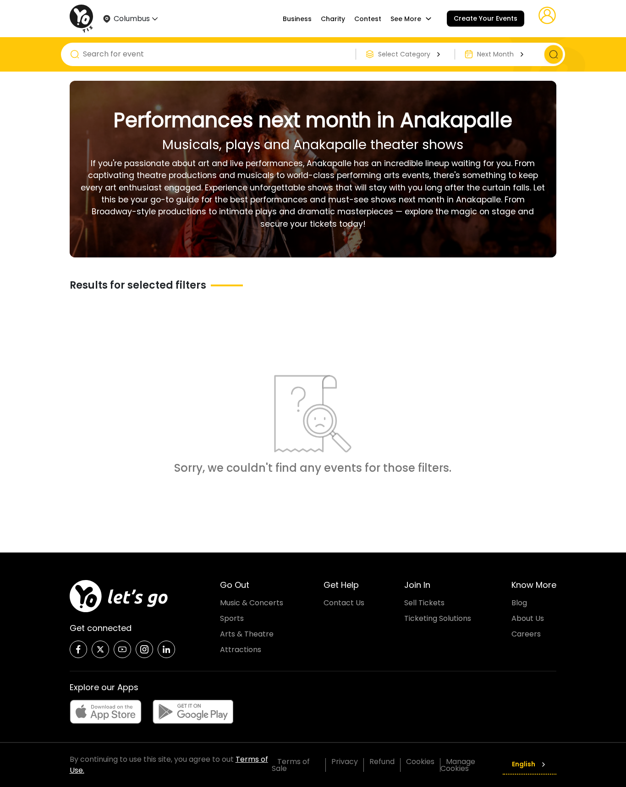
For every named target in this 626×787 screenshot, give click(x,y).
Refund (382, 761)
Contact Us (344, 602)
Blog (519, 602)
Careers (526, 634)
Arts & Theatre (247, 634)
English (523, 764)
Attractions (240, 649)
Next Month (495, 54)
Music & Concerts (251, 602)
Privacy (344, 761)
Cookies (420, 761)
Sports (232, 618)
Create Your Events (485, 18)
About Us (527, 618)
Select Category (404, 54)
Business (297, 18)
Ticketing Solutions (437, 618)
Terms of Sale (291, 765)
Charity (333, 18)
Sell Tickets (424, 602)
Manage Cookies (457, 765)
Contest (367, 18)
